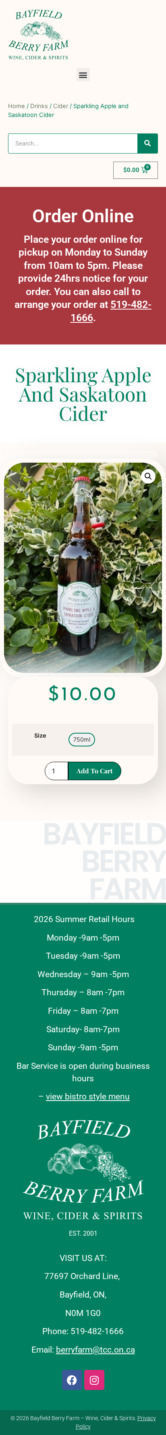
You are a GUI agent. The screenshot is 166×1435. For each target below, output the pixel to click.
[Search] (147, 143)
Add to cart (95, 771)
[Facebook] (72, 1380)
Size (40, 735)
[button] (83, 74)
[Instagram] (94, 1380)
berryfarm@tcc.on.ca (95, 1350)
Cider (60, 106)
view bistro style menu (88, 1096)
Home (16, 106)
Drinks (39, 106)
